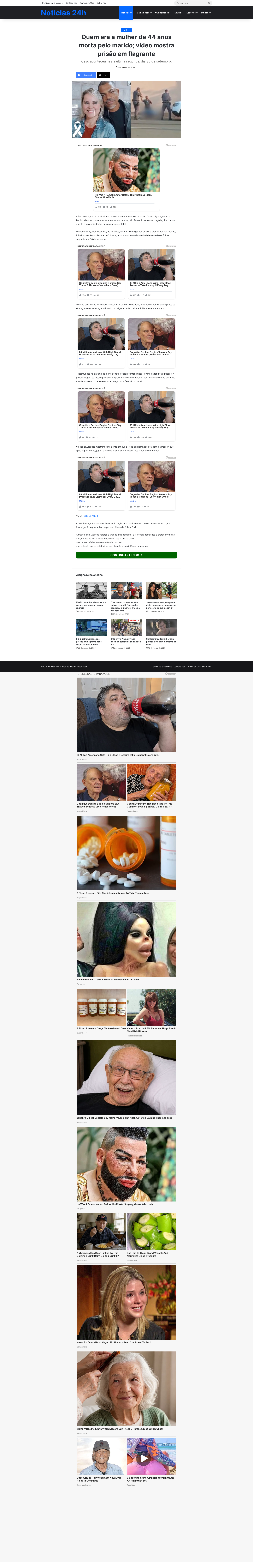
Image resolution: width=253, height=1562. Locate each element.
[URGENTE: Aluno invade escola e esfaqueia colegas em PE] (126, 627)
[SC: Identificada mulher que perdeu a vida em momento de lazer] (161, 627)
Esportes (191, 12)
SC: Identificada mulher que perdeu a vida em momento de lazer (161, 642)
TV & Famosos (142, 12)
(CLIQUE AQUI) (90, 516)
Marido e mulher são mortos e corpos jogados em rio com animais (91, 605)
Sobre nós (101, 3)
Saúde (178, 12)
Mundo (204, 12)
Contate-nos (71, 3)
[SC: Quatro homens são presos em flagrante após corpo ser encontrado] (91, 627)
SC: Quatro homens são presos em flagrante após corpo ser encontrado (89, 642)
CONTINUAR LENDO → (126, 555)
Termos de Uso (87, 3)
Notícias (125, 12)
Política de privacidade (52, 3)
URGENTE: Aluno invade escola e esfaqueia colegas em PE (126, 642)
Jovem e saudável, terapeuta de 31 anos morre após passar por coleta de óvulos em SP (161, 605)
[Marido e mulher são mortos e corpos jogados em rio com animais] (91, 590)
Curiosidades (162, 12)
